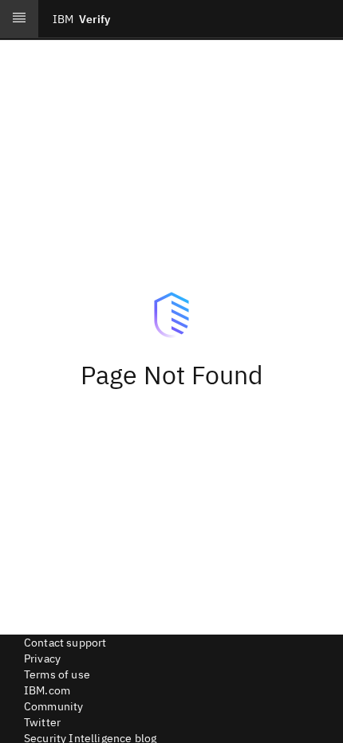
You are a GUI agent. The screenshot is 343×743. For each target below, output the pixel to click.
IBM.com (47, 690)
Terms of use (57, 674)
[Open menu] (19, 19)
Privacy (42, 658)
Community (53, 706)
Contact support (65, 642)
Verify (81, 19)
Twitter (42, 722)
